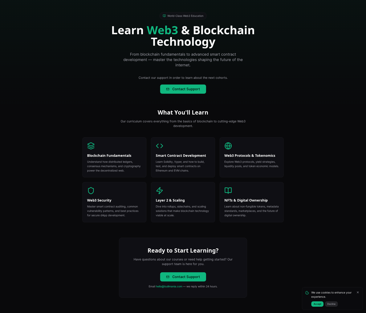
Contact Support (186, 89)
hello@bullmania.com (169, 286)
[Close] (358, 292)
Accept (317, 303)
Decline (331, 303)
